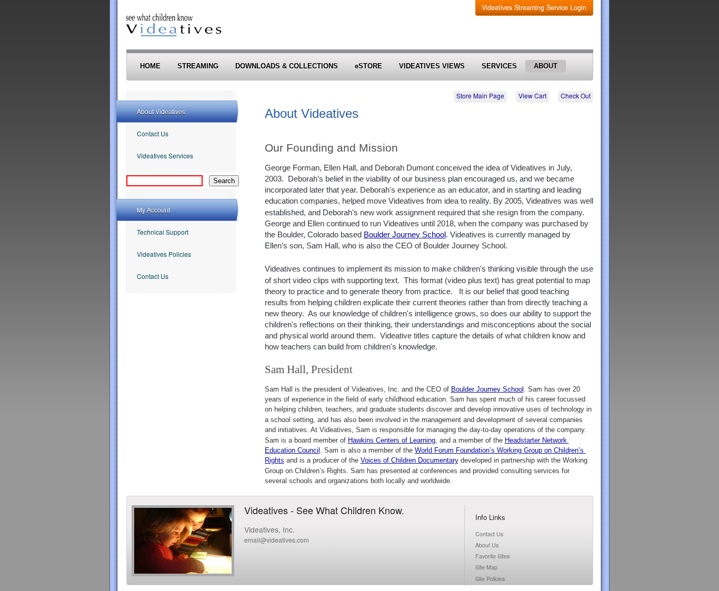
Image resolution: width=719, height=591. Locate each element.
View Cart (532, 95)
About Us (486, 545)
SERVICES (499, 66)
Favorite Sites (492, 556)
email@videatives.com (276, 539)
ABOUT (545, 66)
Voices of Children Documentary (409, 460)
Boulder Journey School (405, 234)
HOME (150, 66)
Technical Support (162, 231)
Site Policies (490, 579)
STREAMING (197, 66)
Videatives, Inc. (269, 529)
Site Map (486, 567)
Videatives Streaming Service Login (534, 7)
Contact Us (152, 133)
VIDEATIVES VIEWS (432, 66)
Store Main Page (480, 95)
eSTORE (368, 66)
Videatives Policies (164, 253)
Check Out (576, 95)
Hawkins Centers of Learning (391, 440)
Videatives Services (165, 155)
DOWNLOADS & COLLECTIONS (286, 66)
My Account (153, 209)
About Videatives (161, 111)
